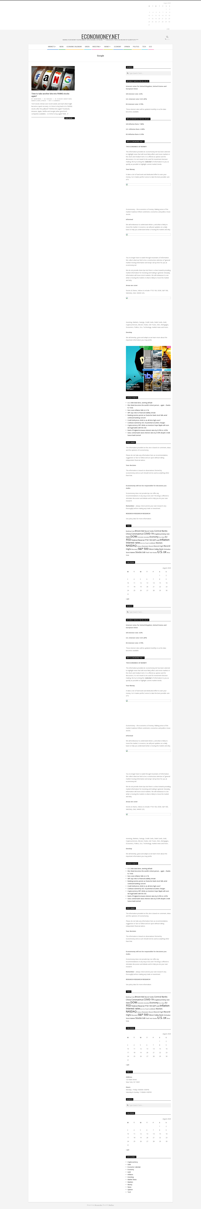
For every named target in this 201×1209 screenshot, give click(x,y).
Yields (127, 555)
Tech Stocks (153, 552)
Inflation (164, 539)
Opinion (43, 100)
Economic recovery (143, 537)
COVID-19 (149, 533)
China (128, 534)
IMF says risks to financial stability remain (142, 413)
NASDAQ (131, 545)
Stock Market (130, 552)
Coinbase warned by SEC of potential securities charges (148, 382)
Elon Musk (161, 537)
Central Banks (160, 531)
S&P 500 (143, 549)
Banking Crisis (130, 531)
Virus (168, 552)
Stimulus (167, 549)
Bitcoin (138, 531)
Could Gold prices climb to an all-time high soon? (144, 420)
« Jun (168, 29)
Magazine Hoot (98, 1205)
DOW (133, 536)
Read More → (69, 118)
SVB (143, 552)
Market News (68, 99)
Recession (145, 546)
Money (130, 1185)
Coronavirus (137, 533)
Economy (60, 99)
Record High (158, 546)
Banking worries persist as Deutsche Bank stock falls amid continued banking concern (157, 355)
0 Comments (56, 100)
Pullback (139, 546)
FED (128, 540)
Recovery (134, 549)
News (38, 100)
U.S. (160, 552)
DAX (168, 534)
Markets (34, 100)
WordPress (111, 1205)
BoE (142, 531)
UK (164, 552)
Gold (168, 347)
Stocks (138, 552)
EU (166, 536)
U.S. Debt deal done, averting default (133, 387)
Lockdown (152, 543)
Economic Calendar (134, 1167)
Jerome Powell (145, 543)
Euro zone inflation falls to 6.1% (138, 410)
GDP (154, 540)
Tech (147, 552)
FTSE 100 (148, 540)
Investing (131, 1177)
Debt (141, 347)
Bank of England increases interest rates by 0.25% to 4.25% (148, 430)
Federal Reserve (137, 540)
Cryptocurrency (147, 370)
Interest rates (133, 542)
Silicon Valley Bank (156, 549)
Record (151, 546)
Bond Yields (149, 531)
